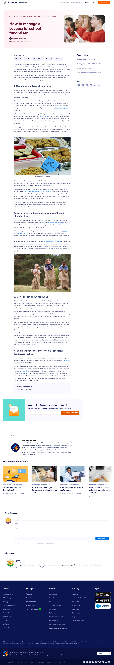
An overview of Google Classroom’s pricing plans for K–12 (44, 490)
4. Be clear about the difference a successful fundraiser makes (89, 73)
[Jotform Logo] (10, 2)
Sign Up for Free (103, 2)
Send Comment (102, 538)
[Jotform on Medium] (93, 662)
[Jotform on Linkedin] (90, 662)
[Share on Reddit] (91, 85)
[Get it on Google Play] (103, 594)
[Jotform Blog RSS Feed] (99, 85)
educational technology (54, 222)
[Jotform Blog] (96, 662)
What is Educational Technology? (12, 488)
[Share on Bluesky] (95, 85)
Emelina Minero (25, 371)
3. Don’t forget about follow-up (85, 68)
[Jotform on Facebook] (84, 662)
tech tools (67, 360)
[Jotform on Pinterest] (103, 662)
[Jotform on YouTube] (106, 662)
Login (94, 2)
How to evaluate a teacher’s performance (72, 488)
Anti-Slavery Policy (60, 662)
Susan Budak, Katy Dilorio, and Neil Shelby (37, 191)
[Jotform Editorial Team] (10, 38)
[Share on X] (79, 85)
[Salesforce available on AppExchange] (103, 606)
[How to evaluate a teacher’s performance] (73, 474)
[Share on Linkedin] (87, 85)
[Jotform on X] (87, 662)
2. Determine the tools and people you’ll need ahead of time (89, 64)
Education (23, 3)
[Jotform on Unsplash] (109, 662)
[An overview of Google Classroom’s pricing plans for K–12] (44, 474)
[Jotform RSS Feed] (99, 662)
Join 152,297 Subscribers (70, 412)
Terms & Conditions (10, 662)
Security (32, 662)
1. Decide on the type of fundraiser (86, 59)
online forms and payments (52, 241)
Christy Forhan (44, 116)
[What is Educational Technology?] (15, 474)
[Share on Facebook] (83, 85)
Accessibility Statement (44, 662)
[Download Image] (68, 172)
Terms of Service (49, 543)
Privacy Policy (40, 543)
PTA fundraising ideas (61, 108)
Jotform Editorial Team (20, 38)
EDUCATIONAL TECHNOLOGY (12, 485)
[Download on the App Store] (103, 600)
